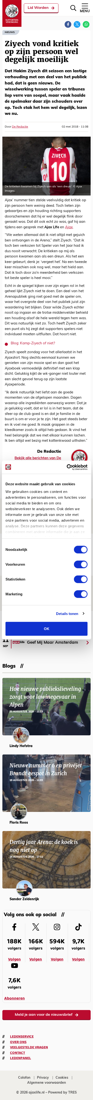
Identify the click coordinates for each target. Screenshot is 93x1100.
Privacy (43, 1078)
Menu (85, 11)
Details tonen (67, 613)
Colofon (24, 1078)
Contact (17, 1053)
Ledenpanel (20, 1058)
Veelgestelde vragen (29, 1047)
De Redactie (20, 126)
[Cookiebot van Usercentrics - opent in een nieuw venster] (67, 467)
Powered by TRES (62, 1092)
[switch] (81, 564)
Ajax (69, 227)
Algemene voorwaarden (46, 1083)
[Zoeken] (73, 8)
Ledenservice (22, 1036)
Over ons (18, 1042)
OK (46, 629)
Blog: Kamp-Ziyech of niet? (33, 343)
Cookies (62, 1078)
